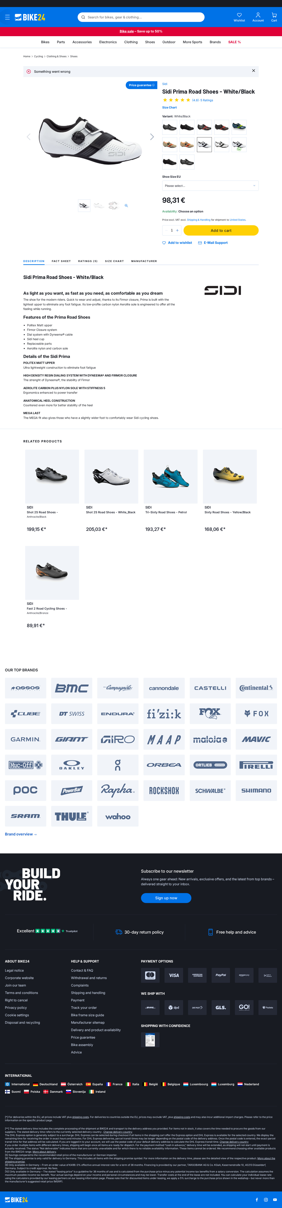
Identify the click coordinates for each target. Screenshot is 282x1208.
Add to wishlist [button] (180, 243)
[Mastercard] (150, 975)
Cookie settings (17, 1015)
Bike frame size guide (87, 1015)
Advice (76, 1052)
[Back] (28, 137)
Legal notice (14, 970)
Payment (77, 1000)
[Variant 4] (221, 127)
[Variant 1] (169, 127)
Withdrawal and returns (89, 978)
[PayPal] (221, 975)
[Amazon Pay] (244, 975)
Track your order (84, 1007)
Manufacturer (144, 261)
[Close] (253, 70)
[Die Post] (197, 1007)
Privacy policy (16, 1007)
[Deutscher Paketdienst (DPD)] (174, 1007)
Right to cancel (16, 1000)
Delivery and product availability (96, 1030)
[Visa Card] (174, 975)
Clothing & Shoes (56, 56)
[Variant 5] (239, 127)
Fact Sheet (61, 261)
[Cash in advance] (267, 975)
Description (34, 261)
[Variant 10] (239, 144)
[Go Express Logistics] (244, 1007)
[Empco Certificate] (150, 1039)
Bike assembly (82, 1045)
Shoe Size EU (171, 176)
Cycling (38, 56)
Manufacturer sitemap (88, 1022)
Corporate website (19, 978)
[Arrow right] (75, 477)
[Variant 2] (187, 127)
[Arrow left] (29, 477)
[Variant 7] (187, 144)
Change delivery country (117, 1131)
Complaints (80, 985)
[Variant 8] (204, 144)
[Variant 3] (204, 127)
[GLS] (221, 1007)
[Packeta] (267, 1007)
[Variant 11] (169, 162)
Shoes (73, 56)
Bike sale (127, 31)
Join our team (15, 985)
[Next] (152, 137)
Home (26, 56)
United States (237, 219)
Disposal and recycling (22, 1022)
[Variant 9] (221, 144)
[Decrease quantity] (166, 230)
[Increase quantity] (177, 230)
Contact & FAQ (82, 970)
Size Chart (169, 107)
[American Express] (197, 975)
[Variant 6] (169, 144)
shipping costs (80, 1117)
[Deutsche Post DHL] (150, 1007)
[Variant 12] (187, 162)
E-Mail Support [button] (216, 242)
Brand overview (19, 834)
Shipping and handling (88, 993)
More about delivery (44, 1151)
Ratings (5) (88, 261)
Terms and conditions (21, 993)
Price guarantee (83, 1037)
